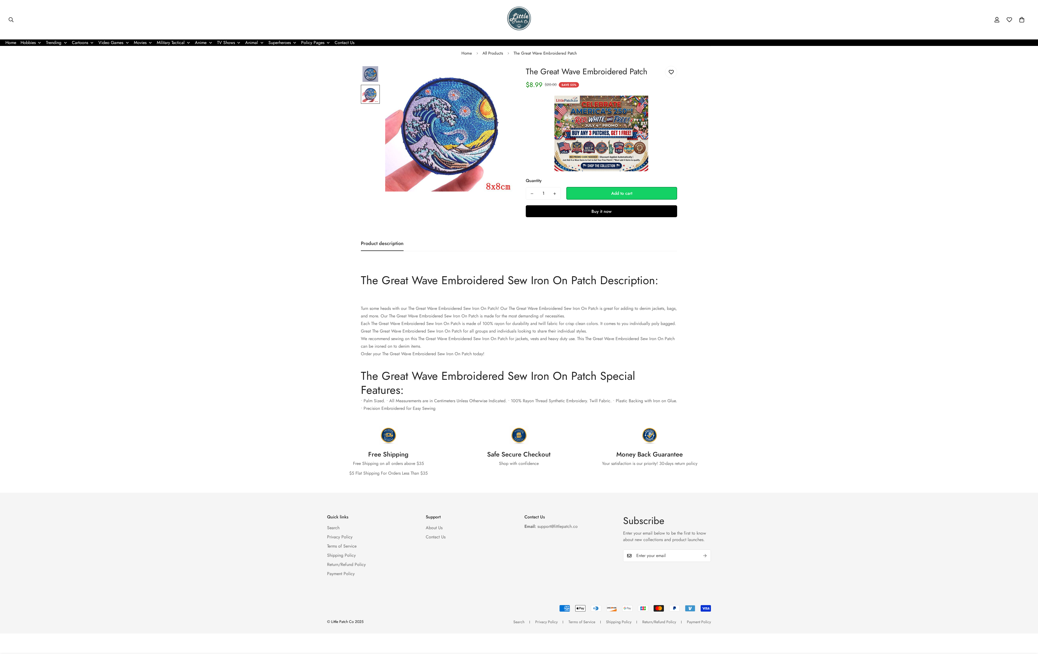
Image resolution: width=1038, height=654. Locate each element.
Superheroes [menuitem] (279, 42)
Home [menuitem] (10, 42)
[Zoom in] (501, 76)
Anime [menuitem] (201, 42)
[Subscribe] (705, 555)
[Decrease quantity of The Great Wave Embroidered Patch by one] (532, 194)
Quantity (534, 181)
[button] (1022, 20)
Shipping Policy (341, 555)
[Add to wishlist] (671, 72)
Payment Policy (341, 573)
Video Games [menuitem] (110, 42)
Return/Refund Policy (346, 564)
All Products (493, 53)
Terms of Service (342, 546)
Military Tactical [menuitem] (171, 42)
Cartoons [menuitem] (80, 42)
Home (466, 53)
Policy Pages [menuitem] (312, 42)
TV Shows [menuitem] (226, 42)
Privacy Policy (339, 537)
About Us (434, 527)
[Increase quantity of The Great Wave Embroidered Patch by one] (555, 194)
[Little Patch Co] (519, 19)
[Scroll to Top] (1027, 624)
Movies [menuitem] (140, 42)
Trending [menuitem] (53, 42)
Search (333, 527)
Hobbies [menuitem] (28, 42)
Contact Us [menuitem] (344, 42)
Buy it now (601, 211)
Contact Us (435, 537)
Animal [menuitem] (251, 42)
